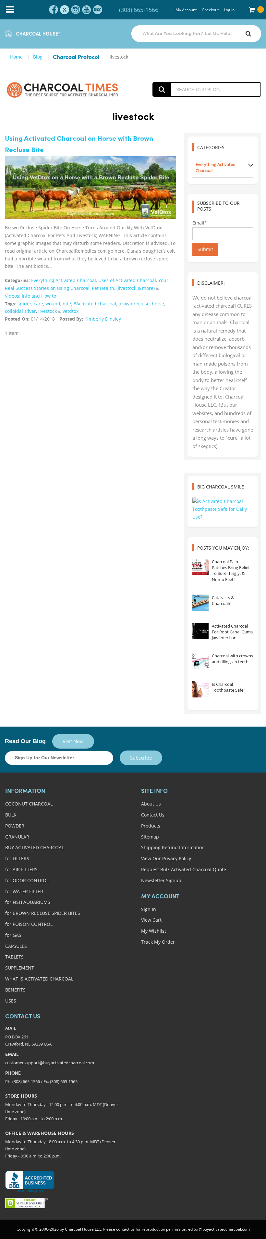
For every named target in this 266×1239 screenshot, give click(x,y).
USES (10, 1001)
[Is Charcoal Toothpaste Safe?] (200, 689)
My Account (186, 10)
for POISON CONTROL (29, 924)
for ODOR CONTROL (27, 880)
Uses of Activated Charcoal (127, 280)
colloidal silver (20, 311)
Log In (229, 10)
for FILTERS (17, 858)
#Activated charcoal (94, 304)
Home (16, 57)
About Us (151, 804)
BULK (11, 815)
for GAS (13, 935)
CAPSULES (16, 946)
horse (158, 304)
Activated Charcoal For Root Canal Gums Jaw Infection (232, 632)
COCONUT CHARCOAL (29, 804)
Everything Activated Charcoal (63, 280)
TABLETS (14, 957)
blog (97, 9)
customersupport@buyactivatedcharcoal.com (49, 1063)
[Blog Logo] (62, 90)
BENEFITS (15, 990)
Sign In (148, 909)
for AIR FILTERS (21, 869)
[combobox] (196, 33)
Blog (37, 57)
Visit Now (73, 741)
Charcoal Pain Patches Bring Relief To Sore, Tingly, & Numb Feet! (230, 570)
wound (52, 304)
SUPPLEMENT (19, 968)
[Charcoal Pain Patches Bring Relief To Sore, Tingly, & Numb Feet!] (200, 567)
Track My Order (158, 942)
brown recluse (134, 304)
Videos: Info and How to (30, 296)
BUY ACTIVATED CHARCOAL (34, 847)
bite (67, 304)
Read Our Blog (25, 741)
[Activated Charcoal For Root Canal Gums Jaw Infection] (200, 631)
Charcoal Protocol (76, 57)
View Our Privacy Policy (166, 858)
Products (150, 826)
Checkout (210, 10)
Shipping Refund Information (173, 847)
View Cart (151, 920)
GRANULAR (17, 837)
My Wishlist (153, 931)
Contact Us (152, 815)
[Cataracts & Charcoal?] (200, 603)
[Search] (248, 33)
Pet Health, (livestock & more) (123, 288)
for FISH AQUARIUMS (27, 902)
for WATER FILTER (24, 891)
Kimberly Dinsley (102, 319)
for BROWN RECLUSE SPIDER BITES (42, 913)
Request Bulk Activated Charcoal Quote (183, 869)
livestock (47, 311)
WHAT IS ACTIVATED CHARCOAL (39, 979)
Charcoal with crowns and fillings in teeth (232, 658)
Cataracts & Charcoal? (223, 600)
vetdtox (71, 311)
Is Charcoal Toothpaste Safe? (228, 687)
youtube (86, 9)
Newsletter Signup (161, 880)
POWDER (14, 826)
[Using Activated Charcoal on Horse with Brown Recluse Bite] (90, 187)
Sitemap (150, 837)
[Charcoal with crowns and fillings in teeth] (200, 661)
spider (24, 304)
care (38, 304)
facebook (53, 9)
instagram (75, 9)
